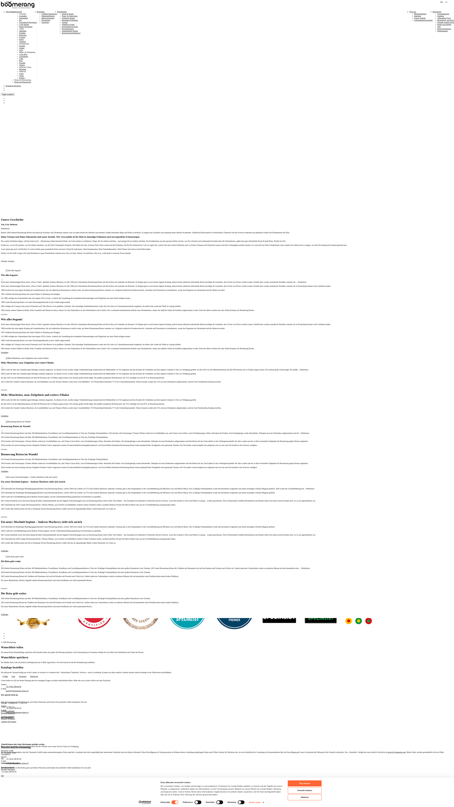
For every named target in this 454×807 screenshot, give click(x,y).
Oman (21, 76)
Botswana (23, 35)
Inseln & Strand (68, 14)
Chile (21, 59)
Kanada (22, 46)
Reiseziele (18, 12)
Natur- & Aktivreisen (70, 16)
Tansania (22, 42)
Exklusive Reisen (68, 18)
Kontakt (13, 86)
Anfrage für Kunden (8, 722)
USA (21, 50)
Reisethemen (62, 12)
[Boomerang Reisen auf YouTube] (7, 638)
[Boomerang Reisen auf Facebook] (6, 633)
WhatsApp (34, 676)
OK (2, 776)
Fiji (20, 20)
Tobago (22, 65)
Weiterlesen (302, 282)
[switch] (198, 802)
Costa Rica (23, 54)
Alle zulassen (304, 783)
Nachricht (11, 719)
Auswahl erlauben (304, 790)
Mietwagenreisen (47, 18)
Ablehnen (305, 797)
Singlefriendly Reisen (70, 31)
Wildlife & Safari (68, 25)
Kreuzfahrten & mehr (70, 27)
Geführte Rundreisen (49, 14)
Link (13, 676)
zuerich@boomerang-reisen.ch (17, 691)
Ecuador (22, 63)
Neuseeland (23, 18)
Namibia (22, 33)
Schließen (4, 353)
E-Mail (5, 676)
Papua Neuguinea (25, 27)
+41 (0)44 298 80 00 (13, 687)
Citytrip (65, 22)
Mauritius (22, 69)
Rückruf (4, 719)
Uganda (22, 37)
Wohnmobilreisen (48, 16)
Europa (22, 78)
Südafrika (22, 31)
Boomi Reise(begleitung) (71, 33)
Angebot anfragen (7, 716)
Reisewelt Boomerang (22, 82)
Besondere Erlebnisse (70, 20)
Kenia (21, 39)
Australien (23, 16)
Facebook (23, 676)
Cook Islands (24, 25)
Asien (21, 74)
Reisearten (41, 12)
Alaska (21, 48)
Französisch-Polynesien (28, 22)
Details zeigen (255, 802)
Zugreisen (45, 22)
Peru (21, 61)
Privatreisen (45, 20)
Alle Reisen (10, 12)
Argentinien (23, 57)
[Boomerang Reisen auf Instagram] (7, 636)
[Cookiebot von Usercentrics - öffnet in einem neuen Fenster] (145, 802)
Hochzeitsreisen (68, 29)
